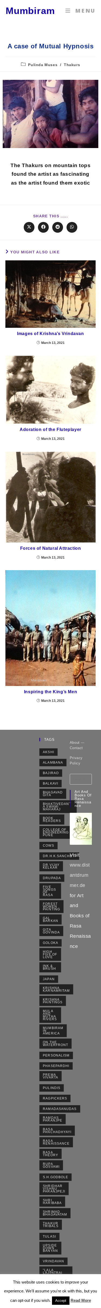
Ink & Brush (49, 967)
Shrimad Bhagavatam (55, 1213)
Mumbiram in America (53, 1030)
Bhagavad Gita (53, 793)
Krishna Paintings (52, 1001)
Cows (48, 845)
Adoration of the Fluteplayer (50, 429)
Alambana (53, 762)
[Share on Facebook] (43, 227)
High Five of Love (50, 954)
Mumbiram (30, 10)
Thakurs (72, 65)
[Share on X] (29, 227)
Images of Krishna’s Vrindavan (50, 333)
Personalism (56, 1055)
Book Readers (52, 819)
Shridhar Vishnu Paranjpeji (54, 1188)
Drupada (52, 878)
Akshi (48, 752)
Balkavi (50, 783)
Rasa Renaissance (56, 1142)
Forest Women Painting (51, 906)
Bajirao (51, 773)
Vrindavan (53, 1261)
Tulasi (49, 1236)
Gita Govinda (51, 931)
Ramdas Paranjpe (52, 1119)
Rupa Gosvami (51, 1165)
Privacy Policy (76, 760)
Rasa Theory (50, 1154)
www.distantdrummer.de (80, 875)
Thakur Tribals (50, 1224)
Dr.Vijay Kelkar (51, 866)
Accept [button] (60, 1301)
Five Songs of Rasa (49, 891)
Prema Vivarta (50, 1076)
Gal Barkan (50, 919)
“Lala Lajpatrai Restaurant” (56, 1272)
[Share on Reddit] (57, 227)
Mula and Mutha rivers (50, 1015)
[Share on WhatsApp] (72, 227)
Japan (49, 979)
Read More (81, 1300)
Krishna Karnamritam (56, 989)
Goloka (50, 943)
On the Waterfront (55, 1043)
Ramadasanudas (59, 1109)
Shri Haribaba (52, 1201)
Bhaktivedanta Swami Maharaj (57, 806)
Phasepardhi (56, 1066)
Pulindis (51, 1088)
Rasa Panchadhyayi (57, 1130)
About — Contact (77, 745)
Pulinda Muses (42, 65)
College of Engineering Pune (56, 832)
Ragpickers (55, 1098)
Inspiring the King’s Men (50, 691)
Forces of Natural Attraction (50, 548)
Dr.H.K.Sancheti (59, 856)
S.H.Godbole (55, 1177)
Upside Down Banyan (50, 1248)
